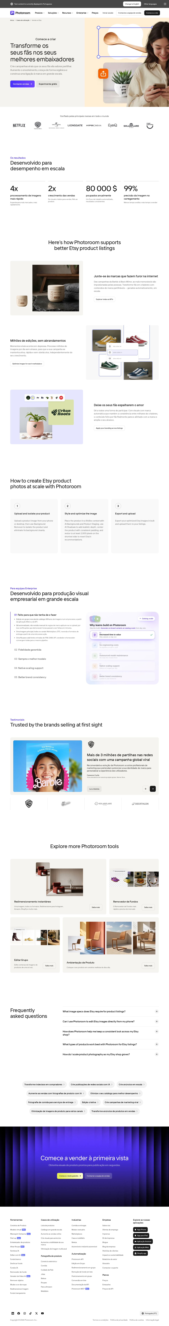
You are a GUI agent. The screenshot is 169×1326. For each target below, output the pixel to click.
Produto (39, 13)
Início (12, 20)
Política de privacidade (119, 1320)
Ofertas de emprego (110, 1230)
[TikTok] (30, 1313)
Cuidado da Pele (47, 1270)
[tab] (29, 804)
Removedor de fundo (18, 1272)
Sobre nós (106, 1225)
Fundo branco (15, 1259)
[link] (44, 1084)
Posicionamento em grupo (82, 1276)
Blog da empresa (108, 1246)
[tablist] (84, 804)
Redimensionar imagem (19, 1289)
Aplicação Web (143, 1247)
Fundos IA (14, 1268)
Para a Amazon (46, 1287)
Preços (95, 13)
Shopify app (141, 1253)
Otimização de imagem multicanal (54, 1249)
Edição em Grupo (78, 1263)
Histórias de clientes (110, 1251)
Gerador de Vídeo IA (20, 1276)
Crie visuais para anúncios (51, 1238)
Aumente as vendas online (51, 1234)
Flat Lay (15, 1238)
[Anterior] (146, 789)
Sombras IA (14, 1251)
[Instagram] (24, 1313)
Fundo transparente (17, 1293)
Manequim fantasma (20, 1234)
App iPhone (141, 1229)
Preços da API (107, 1289)
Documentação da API (80, 1284)
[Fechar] (165, 3)
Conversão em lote (79, 1280)
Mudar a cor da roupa (18, 1284)
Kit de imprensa (108, 1238)
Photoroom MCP (80, 1289)
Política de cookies (137, 1320)
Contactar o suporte (110, 1268)
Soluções (52, 13)
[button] (111, 1011)
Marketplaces (77, 1234)
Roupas (44, 1282)
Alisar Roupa (17, 1246)
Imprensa (106, 1234)
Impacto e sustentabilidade (112, 1255)
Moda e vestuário (78, 1230)
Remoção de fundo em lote (82, 1272)
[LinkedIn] (12, 1313)
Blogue (105, 1242)
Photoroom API (78, 1259)
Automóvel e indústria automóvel (84, 1246)
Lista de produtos (47, 1225)
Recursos (66, 13)
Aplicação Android (144, 1241)
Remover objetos (17, 1280)
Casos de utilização (22, 20)
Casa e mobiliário (78, 1238)
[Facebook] (18, 1313)
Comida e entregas (79, 1225)
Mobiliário (44, 1291)
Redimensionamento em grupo (84, 1268)
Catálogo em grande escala (51, 1230)
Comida (44, 1266)
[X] (36, 1313)
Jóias (43, 1274)
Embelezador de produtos (20, 1242)
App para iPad (142, 1235)
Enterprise (81, 13)
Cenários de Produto (18, 1225)
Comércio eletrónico (49, 1261)
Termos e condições (100, 1320)
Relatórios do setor (109, 1259)
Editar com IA (17, 1255)
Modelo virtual (17, 1230)
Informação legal (152, 1320)
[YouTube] (42, 1313)
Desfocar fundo (16, 1263)
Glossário (106, 1263)
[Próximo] (153, 789)
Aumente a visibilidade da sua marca (52, 1243)
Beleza (43, 1278)
